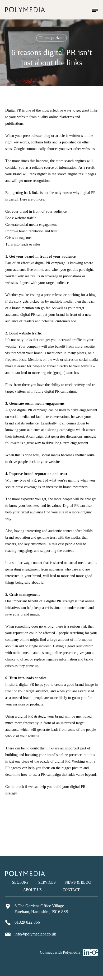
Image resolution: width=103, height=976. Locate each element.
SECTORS (20, 882)
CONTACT (71, 890)
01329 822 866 (27, 922)
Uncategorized (51, 38)
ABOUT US (32, 890)
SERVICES (47, 882)
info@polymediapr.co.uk (35, 934)
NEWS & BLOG (78, 882)
